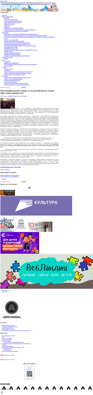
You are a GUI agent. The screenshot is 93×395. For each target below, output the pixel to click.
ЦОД (3, 60)
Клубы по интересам (7, 338)
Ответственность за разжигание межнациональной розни (19, 29)
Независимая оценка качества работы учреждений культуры (20, 50)
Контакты (6, 27)
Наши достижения (9, 24)
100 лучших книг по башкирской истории (13, 342)
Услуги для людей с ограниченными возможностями (18, 71)
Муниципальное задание (11, 47)
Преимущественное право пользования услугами (17, 73)
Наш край (5, 76)
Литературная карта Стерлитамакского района (16, 84)
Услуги (4, 67)
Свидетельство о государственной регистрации (17, 42)
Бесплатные (7, 70)
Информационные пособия (8, 335)
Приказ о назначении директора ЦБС (14, 41)
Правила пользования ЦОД (11, 63)
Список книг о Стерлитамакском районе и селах (17, 77)
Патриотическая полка (7, 346)
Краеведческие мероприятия (12, 80)
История (6, 18)
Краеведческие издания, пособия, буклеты (15, 83)
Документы (5, 32)
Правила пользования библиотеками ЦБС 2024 (17, 55)
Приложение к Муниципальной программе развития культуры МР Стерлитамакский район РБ (29, 37)
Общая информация (7, 16)
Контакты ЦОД (8, 66)
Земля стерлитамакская (10, 82)
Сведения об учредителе (10, 19)
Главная (4, 179)
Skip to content (4, 1)
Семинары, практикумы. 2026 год (10, 326)
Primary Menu (4, 12)
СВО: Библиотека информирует (12, 22)
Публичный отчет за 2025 (11, 48)
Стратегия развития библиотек (12, 53)
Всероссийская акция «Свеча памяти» (9, 175)
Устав (5, 38)
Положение (7, 61)
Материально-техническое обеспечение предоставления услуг (21, 34)
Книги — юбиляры (6, 339)
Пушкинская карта (7, 57)
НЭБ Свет (4, 344)
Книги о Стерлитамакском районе (13, 79)
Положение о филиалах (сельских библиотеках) (17, 44)
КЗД (3, 337)
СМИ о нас (7, 25)
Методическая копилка (7, 327)
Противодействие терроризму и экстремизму (16, 31)
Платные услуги (8, 68)
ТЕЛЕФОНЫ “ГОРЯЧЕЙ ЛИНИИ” (13, 28)
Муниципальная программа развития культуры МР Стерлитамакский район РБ (25, 35)
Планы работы (7, 350)
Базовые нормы (8, 51)
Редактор (25, 96)
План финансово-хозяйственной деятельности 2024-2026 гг (20, 45)
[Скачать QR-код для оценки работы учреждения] (16, 320)
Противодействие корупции (8, 325)
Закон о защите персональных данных (14, 74)
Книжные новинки (6, 340)
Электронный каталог (7, 348)
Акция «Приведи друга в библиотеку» (9, 176)
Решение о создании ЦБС (11, 40)
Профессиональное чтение (8, 329)
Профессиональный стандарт (12, 54)
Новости (4, 15)
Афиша (6, 58)
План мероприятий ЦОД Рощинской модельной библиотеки (20, 64)
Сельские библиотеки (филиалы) (13, 21)
